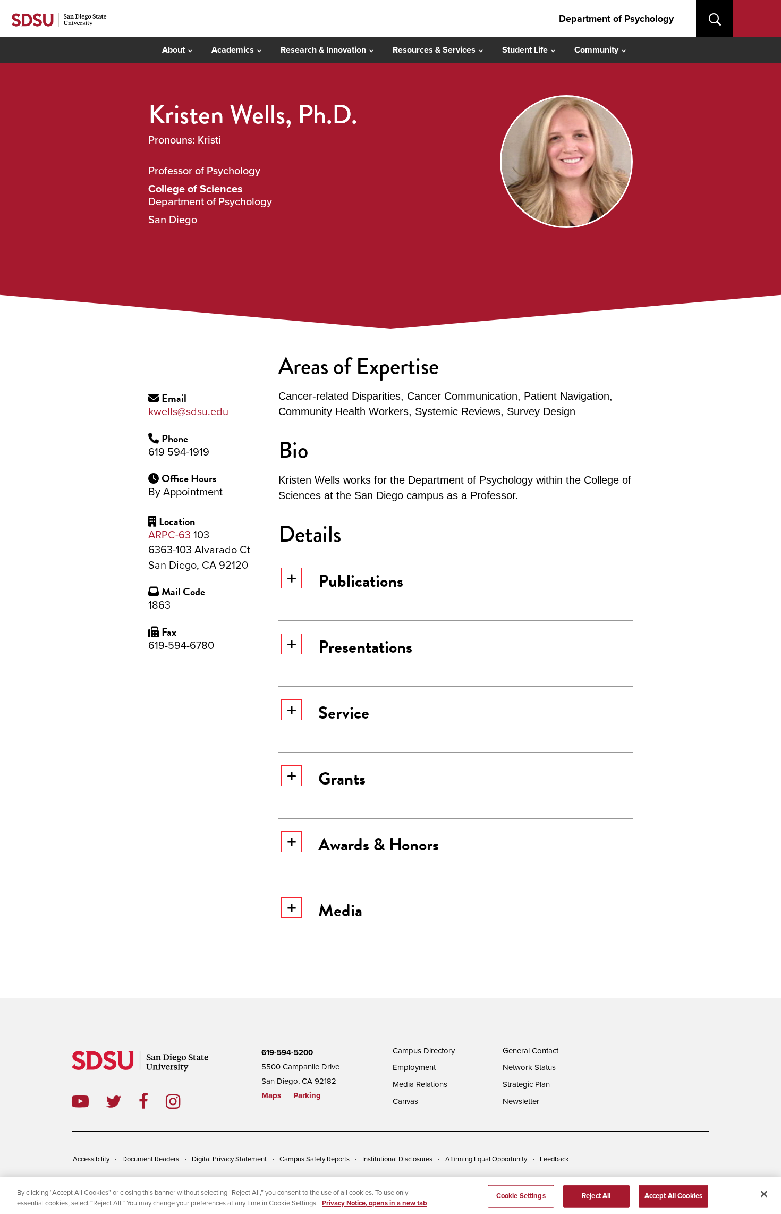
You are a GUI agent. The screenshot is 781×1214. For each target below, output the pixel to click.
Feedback (554, 1159)
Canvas (405, 1101)
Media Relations (420, 1084)
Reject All (596, 1196)
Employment (414, 1067)
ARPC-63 (169, 535)
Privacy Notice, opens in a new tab (374, 1203)
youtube (80, 1101)
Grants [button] (342, 778)
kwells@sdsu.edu (188, 412)
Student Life (525, 50)
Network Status (529, 1067)
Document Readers (150, 1159)
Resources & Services (434, 50)
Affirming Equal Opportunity (486, 1159)
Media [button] (340, 910)
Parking (307, 1095)
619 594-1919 (178, 452)
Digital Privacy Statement (229, 1159)
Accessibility (91, 1159)
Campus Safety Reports (314, 1159)
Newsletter (521, 1101)
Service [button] (343, 713)
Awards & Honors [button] (378, 844)
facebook (152, 1101)
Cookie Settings (521, 1196)
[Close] (764, 1194)
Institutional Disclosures (397, 1159)
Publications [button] (360, 581)
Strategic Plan (526, 1084)
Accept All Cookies (673, 1196)
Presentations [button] (365, 647)
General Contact (530, 1051)
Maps (271, 1095)
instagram (181, 1101)
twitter (122, 1101)
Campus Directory (424, 1051)
